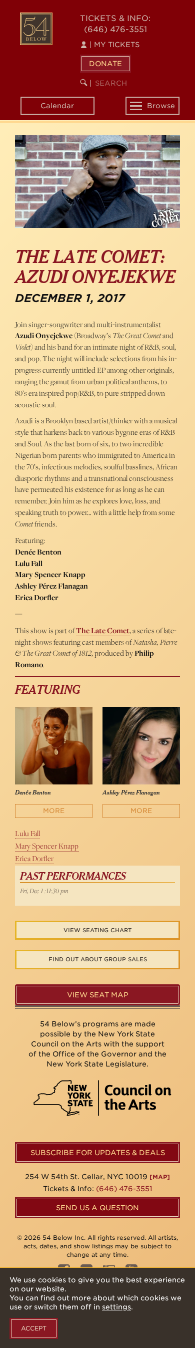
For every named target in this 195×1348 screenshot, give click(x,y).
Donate (105, 64)
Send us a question (97, 1208)
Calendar (57, 106)
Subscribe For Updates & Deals (97, 1153)
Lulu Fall (27, 833)
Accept (33, 1328)
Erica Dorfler (34, 858)
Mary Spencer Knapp (46, 846)
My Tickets (115, 45)
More (53, 811)
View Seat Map (97, 995)
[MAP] (160, 1177)
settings (116, 1307)
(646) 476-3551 (115, 29)
